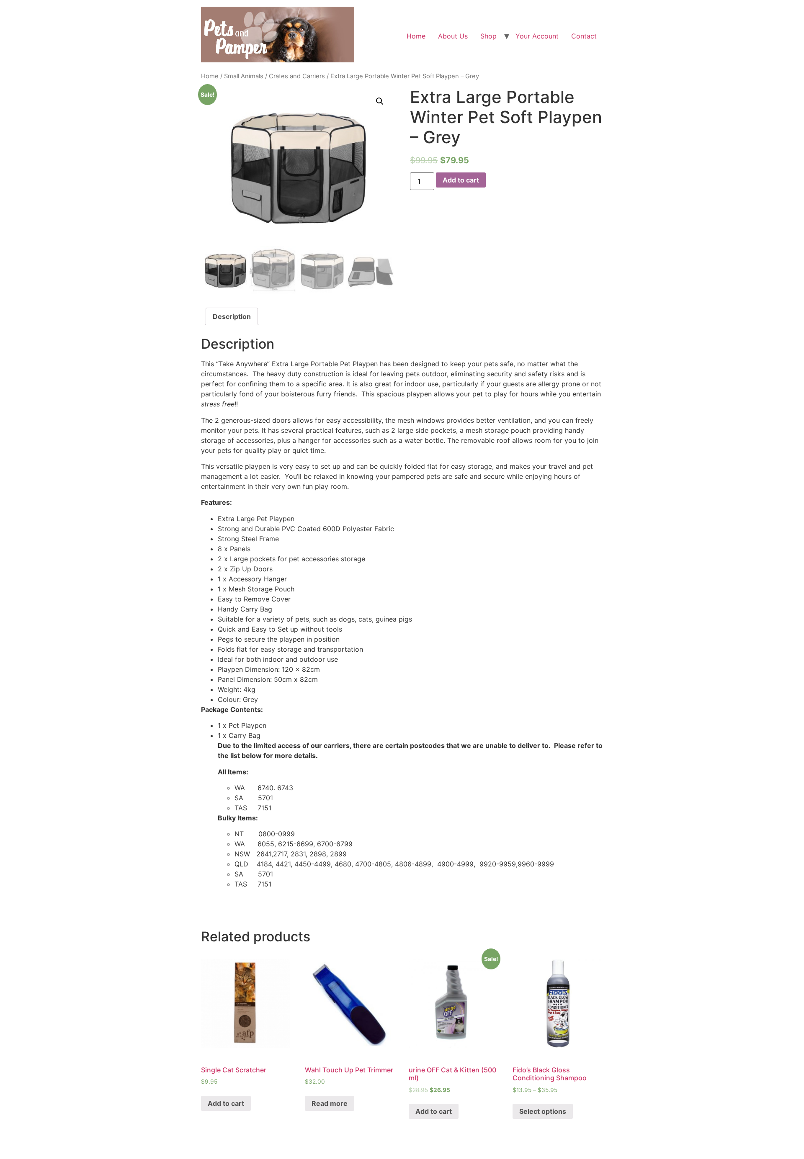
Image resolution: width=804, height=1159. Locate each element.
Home (416, 36)
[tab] (232, 316)
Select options (542, 1111)
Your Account (537, 36)
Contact (584, 36)
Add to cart (461, 180)
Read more (330, 1103)
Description (232, 316)
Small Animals (243, 76)
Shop (488, 36)
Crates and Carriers (297, 76)
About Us (453, 36)
